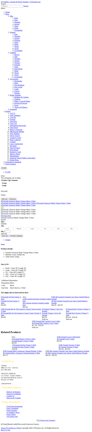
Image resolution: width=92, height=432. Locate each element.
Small (7, 228)
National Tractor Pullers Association (22, 158)
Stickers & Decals (20, 103)
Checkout (13, 199)
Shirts (16, 28)
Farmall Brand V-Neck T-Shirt (22, 341)
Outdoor (17, 99)
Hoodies (17, 22)
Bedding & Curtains (21, 97)
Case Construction (16, 144)
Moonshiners (14, 156)
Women (12, 32)
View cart (5, 236)
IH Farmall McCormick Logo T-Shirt (45, 323)
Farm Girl (13, 123)
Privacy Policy (16, 428)
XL (45, 228)
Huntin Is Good (15, 152)
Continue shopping (16, 236)
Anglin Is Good (15, 138)
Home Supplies (15, 95)
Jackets (16, 24)
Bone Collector (15, 140)
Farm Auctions (10, 164)
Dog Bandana (19, 85)
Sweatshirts (18, 30)
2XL (58, 228)
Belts (16, 18)
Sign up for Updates (14, 398)
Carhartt (13, 142)
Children (13, 53)
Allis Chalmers (15, 115)
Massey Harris (15, 154)
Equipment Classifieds (13, 162)
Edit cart (4, 199)
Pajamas (17, 40)
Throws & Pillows (20, 107)
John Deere (14, 128)
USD (7, 172)
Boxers (16, 55)
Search (26, 6)
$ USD (4, 168)
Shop (7, 14)
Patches (17, 93)
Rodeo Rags (14, 160)
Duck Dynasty (15, 148)
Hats (16, 20)
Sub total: (4, 191)
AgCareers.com (12, 416)
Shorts (16, 46)
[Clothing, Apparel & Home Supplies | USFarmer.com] (21, 2)
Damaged (13, 109)
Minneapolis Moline (17, 132)
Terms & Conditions (14, 394)
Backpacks (18, 81)
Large (32, 228)
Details (7, 240)
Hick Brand (14, 150)
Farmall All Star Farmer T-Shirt (23, 347)
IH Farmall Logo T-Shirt (65, 339)
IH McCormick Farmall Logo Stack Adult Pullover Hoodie (66, 353)
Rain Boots (18, 69)
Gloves (16, 91)
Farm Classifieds (12, 408)
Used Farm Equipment (15, 406)
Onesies (17, 63)
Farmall (12, 119)
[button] (4, 216)
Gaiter (16, 89)
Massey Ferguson (16, 130)
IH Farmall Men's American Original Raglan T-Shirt (21, 353)
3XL (71, 228)
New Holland (15, 134)
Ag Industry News (13, 412)
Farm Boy (13, 121)
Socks (16, 49)
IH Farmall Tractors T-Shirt (68, 347)
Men (11, 16)
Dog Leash (18, 87)
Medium (19, 228)
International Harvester (18, 126)
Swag (16, 105)
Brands (7, 111)
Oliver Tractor (15, 136)
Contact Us (10, 396)
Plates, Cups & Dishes (22, 101)
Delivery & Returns (13, 392)
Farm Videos (11, 414)
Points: (3, 195)
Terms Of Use (6, 428)
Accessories (14, 79)
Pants (16, 26)
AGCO (12, 113)
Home (7, 12)
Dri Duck (13, 146)
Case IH (13, 117)
